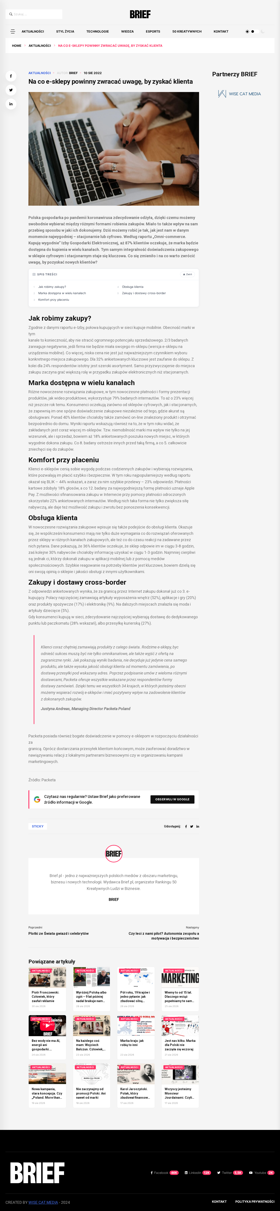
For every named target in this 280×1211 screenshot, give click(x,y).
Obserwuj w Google (172, 799)
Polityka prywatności (255, 1201)
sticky (38, 826)
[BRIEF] (140, 14)
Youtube (263, 1173)
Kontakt (221, 31)
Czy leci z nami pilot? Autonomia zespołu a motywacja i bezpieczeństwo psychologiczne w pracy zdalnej (164, 936)
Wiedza (127, 31)
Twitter (232, 1173)
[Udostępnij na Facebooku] (10, 76)
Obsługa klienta (133, 286)
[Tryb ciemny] (263, 31)
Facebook (165, 1173)
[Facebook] (186, 826)
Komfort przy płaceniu (53, 299)
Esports (153, 31)
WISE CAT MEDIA (43, 1202)
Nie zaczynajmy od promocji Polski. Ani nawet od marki (91, 1093)
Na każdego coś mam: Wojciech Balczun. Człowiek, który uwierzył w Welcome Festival (89, 1049)
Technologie (97, 31)
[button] (13, 31)
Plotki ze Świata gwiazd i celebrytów (58, 933)
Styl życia (65, 31)
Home (16, 45)
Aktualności (33, 31)
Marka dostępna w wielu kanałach (62, 293)
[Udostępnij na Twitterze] (10, 90)
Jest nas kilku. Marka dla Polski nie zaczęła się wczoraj (180, 1045)
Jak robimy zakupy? (52, 286)
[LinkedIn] (197, 826)
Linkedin (199, 1173)
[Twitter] (191, 826)
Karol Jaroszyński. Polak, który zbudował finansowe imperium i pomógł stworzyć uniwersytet (135, 1097)
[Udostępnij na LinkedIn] (10, 104)
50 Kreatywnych (186, 31)
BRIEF (73, 73)
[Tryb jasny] (247, 31)
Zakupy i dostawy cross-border (144, 293)
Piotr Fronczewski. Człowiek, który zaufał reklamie (45, 997)
